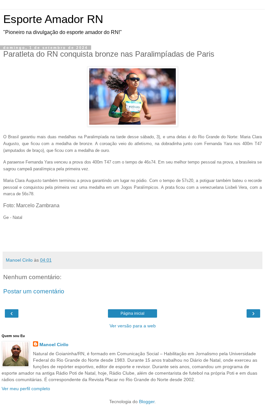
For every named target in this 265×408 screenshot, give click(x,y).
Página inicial (132, 313)
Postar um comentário (33, 291)
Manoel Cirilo (54, 344)
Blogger (146, 401)
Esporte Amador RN (53, 19)
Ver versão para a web (133, 325)
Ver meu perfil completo (26, 388)
